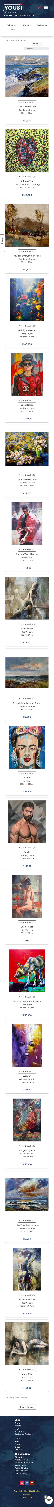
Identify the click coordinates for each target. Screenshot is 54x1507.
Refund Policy (21, 1468)
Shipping (19, 1447)
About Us (19, 1457)
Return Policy (21, 1465)
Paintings (11, 25)
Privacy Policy (21, 1471)
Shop (7, 40)
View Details (26, 102)
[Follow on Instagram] (22, 1483)
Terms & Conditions (24, 1462)
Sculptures (42, 25)
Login (17, 1428)
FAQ (17, 1441)
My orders (19, 1431)
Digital (26, 25)
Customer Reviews (24, 1434)
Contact (18, 1449)
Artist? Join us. (21, 1460)
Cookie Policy (21, 1473)
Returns (18, 1444)
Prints (11, 29)
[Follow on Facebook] (27, 1483)
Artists (18, 1426)
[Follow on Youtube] (32, 1483)
